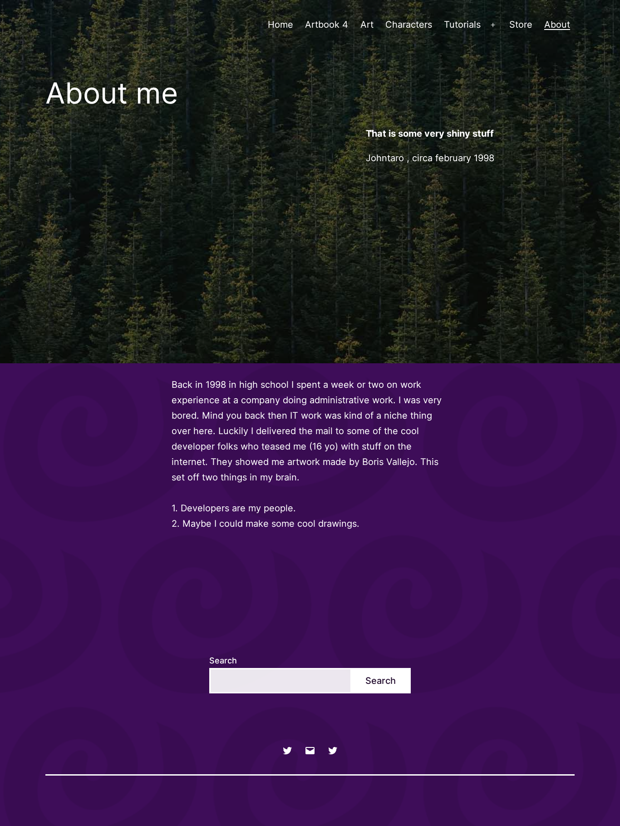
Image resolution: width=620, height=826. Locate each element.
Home (280, 24)
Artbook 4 (326, 24)
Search (223, 660)
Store (520, 24)
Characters (408, 24)
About (557, 24)
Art (367, 24)
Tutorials (462, 24)
